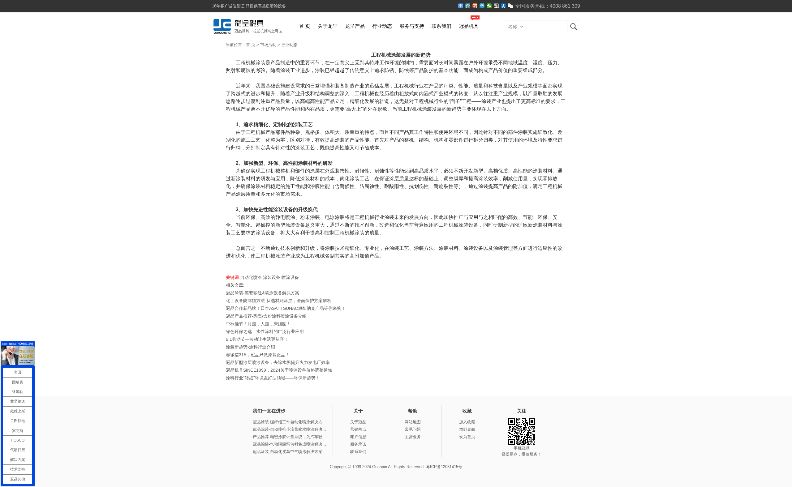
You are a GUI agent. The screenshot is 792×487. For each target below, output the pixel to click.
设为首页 (467, 436)
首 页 (304, 26)
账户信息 (358, 436)
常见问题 (413, 429)
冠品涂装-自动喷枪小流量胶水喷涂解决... (289, 429)
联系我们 (441, 26)
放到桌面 (467, 429)
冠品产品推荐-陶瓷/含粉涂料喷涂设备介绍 (266, 316)
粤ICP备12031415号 (444, 466)
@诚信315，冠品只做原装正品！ (258, 354)
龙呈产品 (355, 26)
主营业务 (413, 436)
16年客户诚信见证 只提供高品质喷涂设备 (249, 6)
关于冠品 (358, 422)
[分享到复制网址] (510, 5)
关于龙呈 (328, 26)
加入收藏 (467, 422)
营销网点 (358, 429)
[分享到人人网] (503, 5)
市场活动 (268, 44)
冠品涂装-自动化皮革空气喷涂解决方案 (287, 451)
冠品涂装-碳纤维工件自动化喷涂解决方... (289, 422)
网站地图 (413, 422)
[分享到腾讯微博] (482, 5)
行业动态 (382, 26)
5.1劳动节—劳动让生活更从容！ (257, 339)
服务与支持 (411, 26)
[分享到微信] (489, 5)
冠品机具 (469, 26)
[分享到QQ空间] (468, 5)
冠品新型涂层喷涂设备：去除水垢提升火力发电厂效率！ (280, 362)
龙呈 (573, 26)
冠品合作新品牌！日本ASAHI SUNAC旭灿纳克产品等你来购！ (286, 308)
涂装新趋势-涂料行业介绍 (250, 346)
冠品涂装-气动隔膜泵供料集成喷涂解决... (289, 444)
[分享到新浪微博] (475, 5)
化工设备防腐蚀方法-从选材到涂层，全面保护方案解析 (278, 300)
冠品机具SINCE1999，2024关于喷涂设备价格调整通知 (279, 370)
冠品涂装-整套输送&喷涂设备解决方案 (262, 292)
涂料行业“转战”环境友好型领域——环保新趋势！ (273, 377)
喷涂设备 (290, 277)
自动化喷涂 (251, 277)
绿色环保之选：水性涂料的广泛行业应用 (265, 331)
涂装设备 (271, 277)
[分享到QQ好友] (496, 5)
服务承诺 (358, 444)
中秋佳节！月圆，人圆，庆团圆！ (258, 323)
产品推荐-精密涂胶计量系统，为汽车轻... (289, 436)
